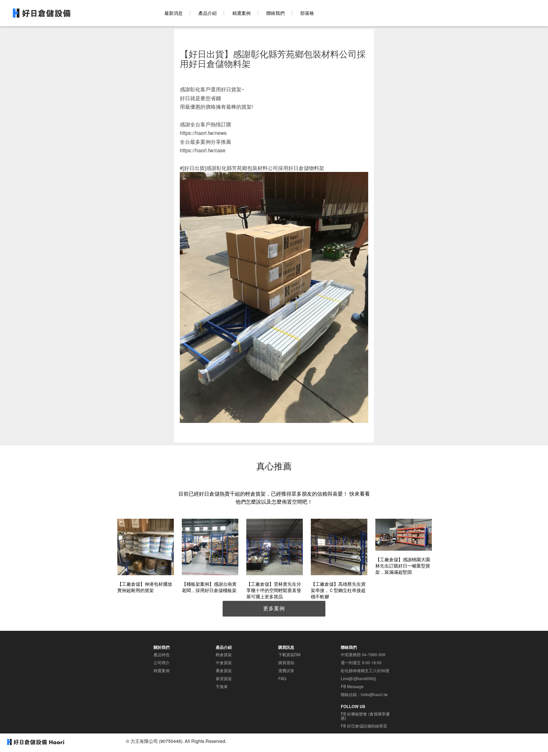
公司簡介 (162, 662)
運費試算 (286, 670)
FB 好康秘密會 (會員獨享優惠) (365, 716)
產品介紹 (207, 13)
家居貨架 (224, 678)
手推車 (222, 686)
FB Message (352, 686)
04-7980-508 (373, 654)
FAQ (282, 678)
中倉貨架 (224, 662)
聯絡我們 (275, 13)
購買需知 (286, 662)
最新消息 (173, 13)
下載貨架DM (289, 654)
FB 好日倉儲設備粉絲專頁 (364, 726)
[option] (145, 557)
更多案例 (274, 608)
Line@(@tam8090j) (358, 678)
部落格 (307, 13)
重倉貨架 (224, 670)
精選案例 (241, 13)
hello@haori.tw (374, 694)
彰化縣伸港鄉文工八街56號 (365, 670)
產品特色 (162, 654)
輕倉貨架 (224, 654)
